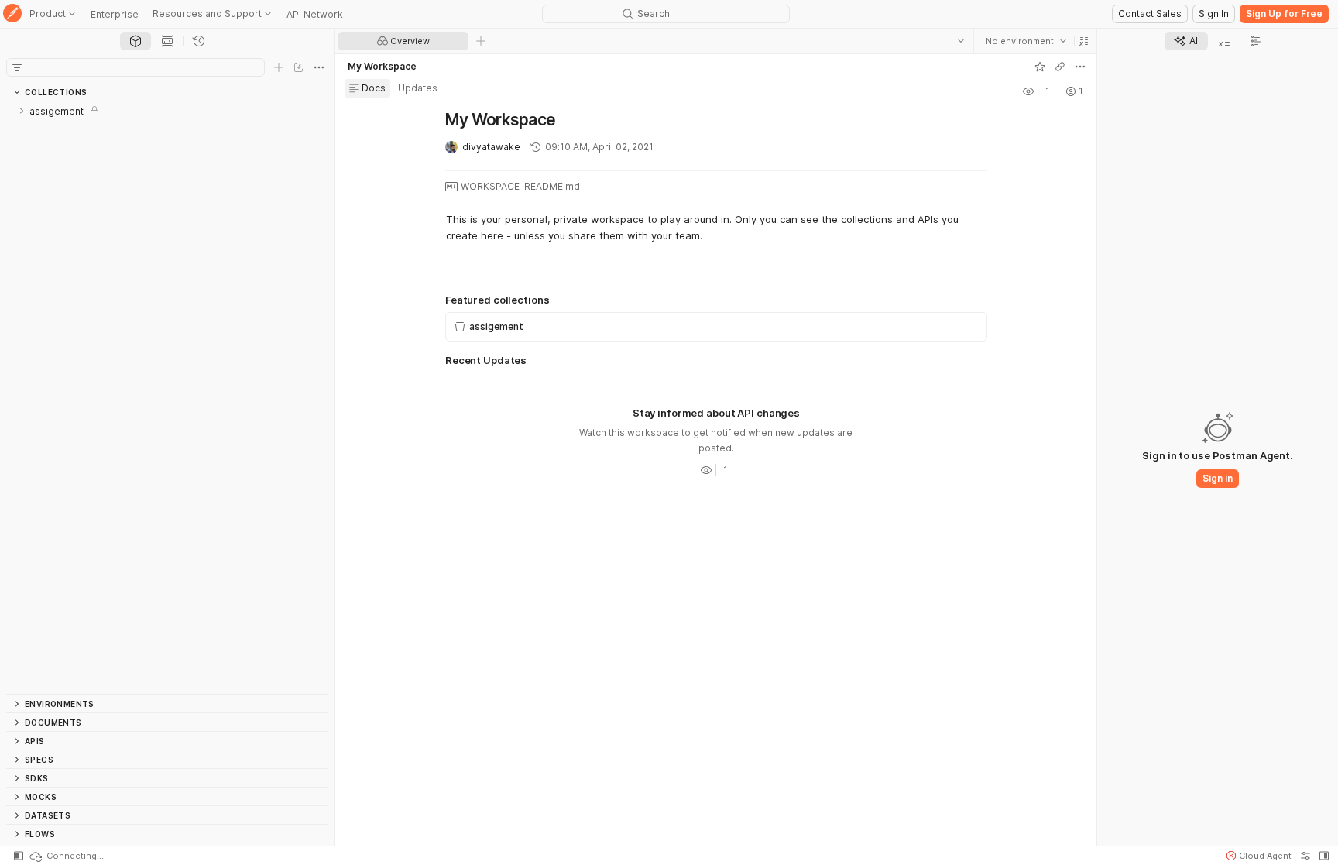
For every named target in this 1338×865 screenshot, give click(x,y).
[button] (1083, 41)
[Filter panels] (17, 67)
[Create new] (278, 67)
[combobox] (1025, 41)
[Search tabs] (960, 41)
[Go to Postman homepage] (12, 14)
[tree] (167, 397)
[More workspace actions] (1079, 66)
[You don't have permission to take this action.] (481, 41)
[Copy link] (1059, 66)
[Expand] (21, 111)
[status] (66, 855)
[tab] (135, 41)
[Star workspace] (1039, 66)
